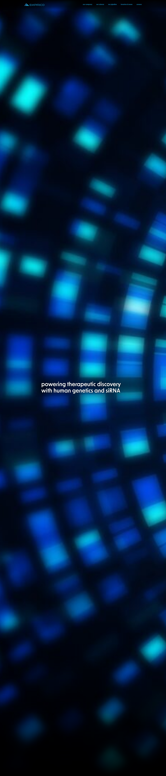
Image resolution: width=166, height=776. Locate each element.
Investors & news (126, 4)
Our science (100, 4)
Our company (87, 4)
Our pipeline (112, 4)
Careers (139, 4)
